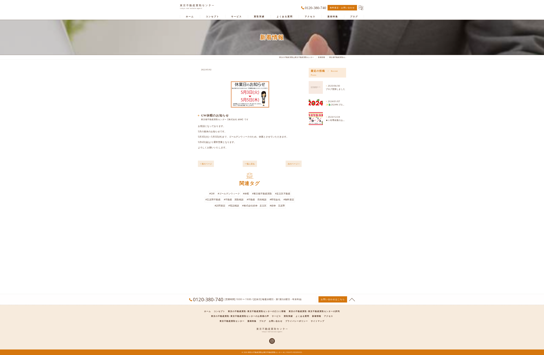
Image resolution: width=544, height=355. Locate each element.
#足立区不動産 (282, 193)
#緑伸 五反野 (277, 205)
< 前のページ (206, 163)
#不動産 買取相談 (234, 199)
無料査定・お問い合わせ (342, 7)
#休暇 (246, 193)
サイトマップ (317, 321)
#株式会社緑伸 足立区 (254, 205)
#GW (212, 193)
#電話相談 (233, 205)
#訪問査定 (220, 205)
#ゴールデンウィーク (229, 193)
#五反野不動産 (213, 199)
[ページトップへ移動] (352, 299)
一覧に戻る (250, 163)
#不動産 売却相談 (257, 199)
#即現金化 (275, 199)
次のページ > (293, 163)
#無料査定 (288, 199)
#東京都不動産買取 (262, 193)
